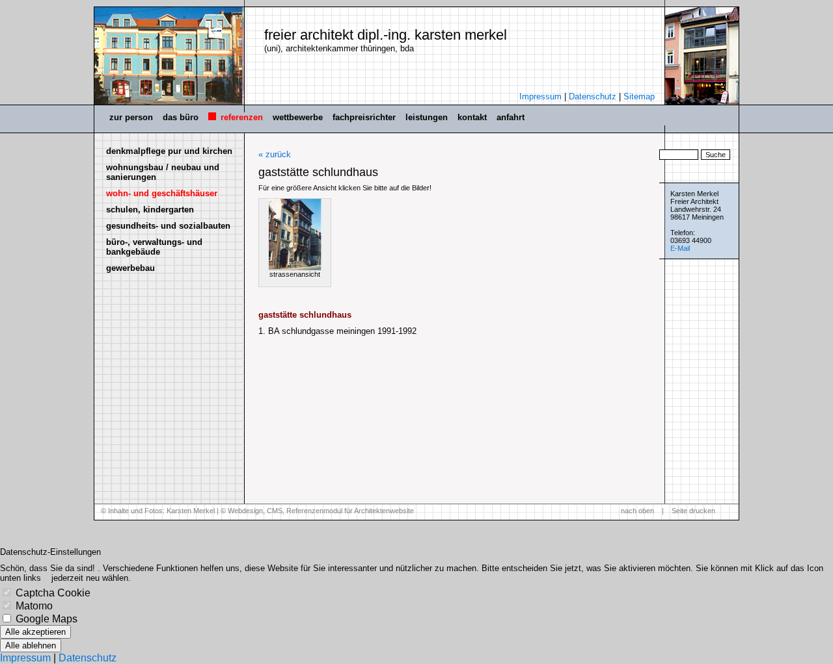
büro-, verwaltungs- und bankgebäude (154, 247)
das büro (180, 117)
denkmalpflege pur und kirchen (169, 151)
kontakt (472, 117)
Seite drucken (693, 511)
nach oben (637, 511)
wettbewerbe (298, 117)
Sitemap (639, 96)
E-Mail (680, 248)
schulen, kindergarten (150, 209)
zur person (131, 117)
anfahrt (511, 117)
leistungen (426, 117)
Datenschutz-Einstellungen (50, 552)
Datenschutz (592, 96)
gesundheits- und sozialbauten (168, 226)
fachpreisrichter (364, 117)
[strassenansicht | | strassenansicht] (295, 234)
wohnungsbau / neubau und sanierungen (162, 172)
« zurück (274, 154)
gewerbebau (130, 268)
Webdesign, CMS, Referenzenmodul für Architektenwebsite (321, 511)
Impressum (540, 96)
